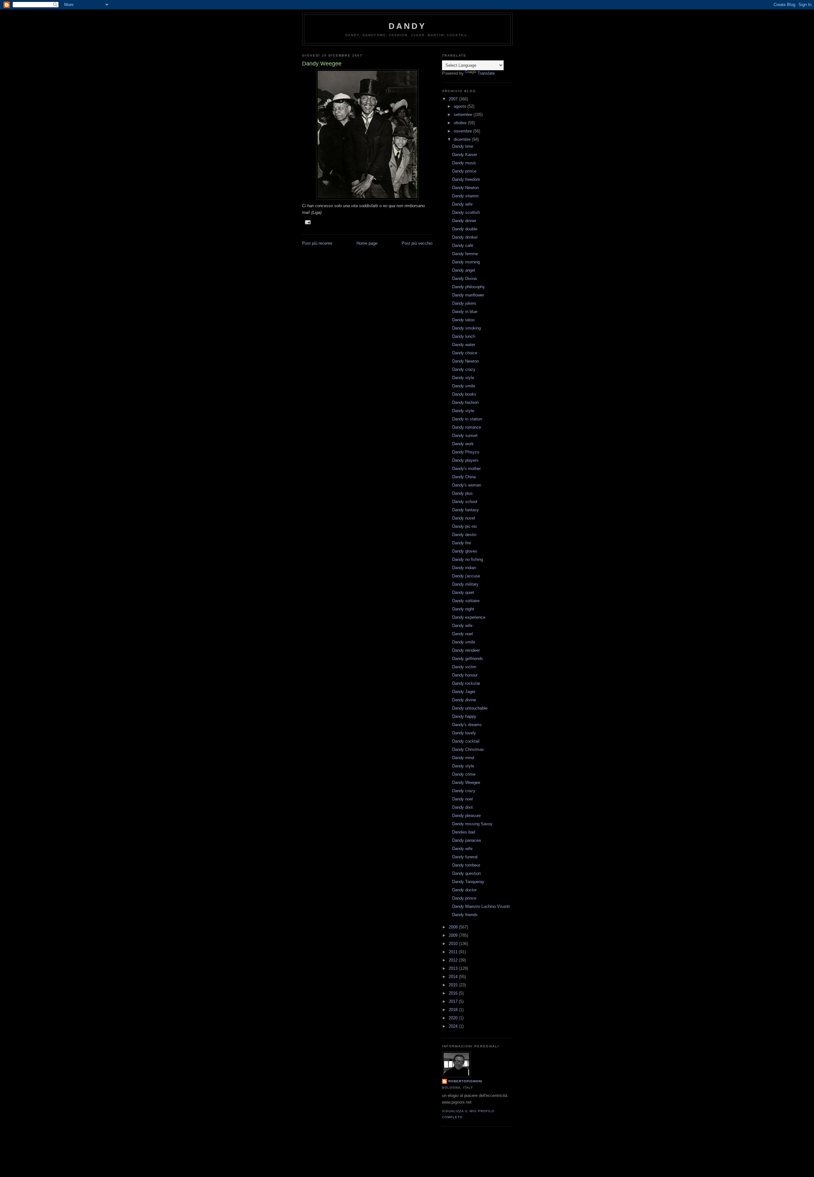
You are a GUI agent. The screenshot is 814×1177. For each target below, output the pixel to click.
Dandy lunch (463, 336)
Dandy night (463, 609)
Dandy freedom (466, 179)
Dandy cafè (462, 245)
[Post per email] (307, 222)
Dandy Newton (465, 187)
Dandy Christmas (468, 749)
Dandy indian (464, 567)
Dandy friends (465, 914)
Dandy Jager (463, 691)
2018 (454, 1009)
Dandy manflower (468, 295)
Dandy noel (462, 633)
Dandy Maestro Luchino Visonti (481, 906)
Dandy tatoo (463, 319)
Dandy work (463, 443)
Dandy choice (464, 352)
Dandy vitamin (465, 196)
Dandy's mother (466, 468)
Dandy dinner (464, 220)
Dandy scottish (466, 212)
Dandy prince (464, 171)
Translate (486, 73)
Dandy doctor (464, 890)
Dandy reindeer (466, 650)
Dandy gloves (464, 551)
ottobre (461, 122)
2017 (454, 1001)
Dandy (407, 26)
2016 (454, 993)
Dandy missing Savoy (472, 823)
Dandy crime (463, 774)
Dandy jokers (464, 303)
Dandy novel (463, 518)
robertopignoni (465, 1081)
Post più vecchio (417, 243)
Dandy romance (466, 427)
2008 (454, 927)
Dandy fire (461, 543)
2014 (454, 976)
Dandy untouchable (469, 708)
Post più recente (317, 243)
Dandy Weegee (466, 782)
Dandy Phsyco (465, 452)
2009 (454, 935)
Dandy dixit (462, 807)
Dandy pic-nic (464, 526)
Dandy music (464, 162)
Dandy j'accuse (466, 576)
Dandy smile (463, 386)
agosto (460, 106)
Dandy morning (466, 262)
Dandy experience (468, 617)
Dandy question (466, 873)
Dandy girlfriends (467, 658)
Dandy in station (467, 419)
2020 (454, 1018)
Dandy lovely (464, 733)
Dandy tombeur (466, 865)
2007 (454, 99)
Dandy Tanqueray (468, 881)
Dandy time (462, 146)
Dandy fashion (465, 402)
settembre (463, 114)
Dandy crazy (463, 369)
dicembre (463, 139)
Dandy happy (464, 716)
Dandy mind (463, 757)
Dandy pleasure (466, 815)
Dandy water (463, 344)
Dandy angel (463, 270)
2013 (454, 968)
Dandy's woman (466, 485)
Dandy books (464, 394)
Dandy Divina (464, 278)
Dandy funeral (465, 856)
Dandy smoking (466, 328)
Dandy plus (462, 493)
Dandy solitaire (465, 600)
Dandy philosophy (468, 286)
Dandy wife (462, 204)
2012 (454, 960)
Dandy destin (464, 534)
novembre (463, 131)
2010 (454, 943)
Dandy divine (464, 699)
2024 (454, 1026)
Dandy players (465, 460)
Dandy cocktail (465, 741)
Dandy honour (465, 675)
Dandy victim (464, 666)
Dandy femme (465, 253)
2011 (454, 951)
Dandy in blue (464, 311)
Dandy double (464, 229)
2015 (454, 985)
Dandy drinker (465, 237)
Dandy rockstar (466, 683)
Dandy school (464, 501)
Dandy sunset (465, 435)
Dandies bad (463, 832)
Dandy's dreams (467, 724)
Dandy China (464, 476)
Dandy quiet (463, 592)
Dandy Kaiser (464, 154)
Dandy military (465, 584)
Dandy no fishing (467, 559)
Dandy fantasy (465, 509)
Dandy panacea (466, 840)
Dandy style (463, 377)
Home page (366, 243)
